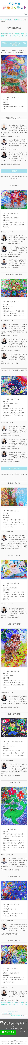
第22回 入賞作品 (7, 1013)
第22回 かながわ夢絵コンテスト (13, 20)
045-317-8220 (14, 1026)
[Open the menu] (26, 14)
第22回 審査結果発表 (7, 34)
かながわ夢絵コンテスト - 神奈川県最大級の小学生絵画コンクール (13, 1041)
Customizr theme (21, 1043)
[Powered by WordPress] (8, 1043)
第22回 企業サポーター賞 (18, 1015)
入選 (26, 36)
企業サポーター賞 (18, 36)
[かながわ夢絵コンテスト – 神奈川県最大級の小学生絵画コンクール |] (14, 6)
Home (2, 20)
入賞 (10, 36)
